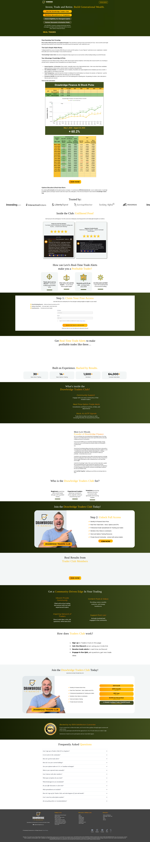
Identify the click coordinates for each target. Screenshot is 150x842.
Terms (84, 320)
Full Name (59, 310)
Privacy (81, 320)
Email (58, 315)
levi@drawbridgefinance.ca (39, 824)
